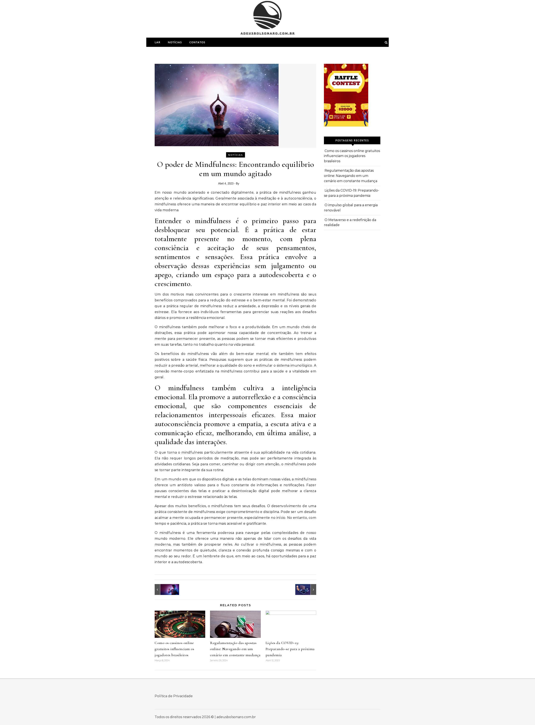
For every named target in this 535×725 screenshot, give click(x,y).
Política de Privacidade (174, 696)
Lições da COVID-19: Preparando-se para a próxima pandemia (290, 649)
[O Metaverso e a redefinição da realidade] (164, 589)
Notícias (175, 42)
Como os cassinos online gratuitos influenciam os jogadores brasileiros (174, 649)
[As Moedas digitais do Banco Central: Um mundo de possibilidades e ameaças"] (306, 589)
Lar (157, 42)
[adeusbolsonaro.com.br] (267, 20)
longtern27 (246, 183)
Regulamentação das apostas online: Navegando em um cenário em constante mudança (235, 649)
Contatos (197, 42)
